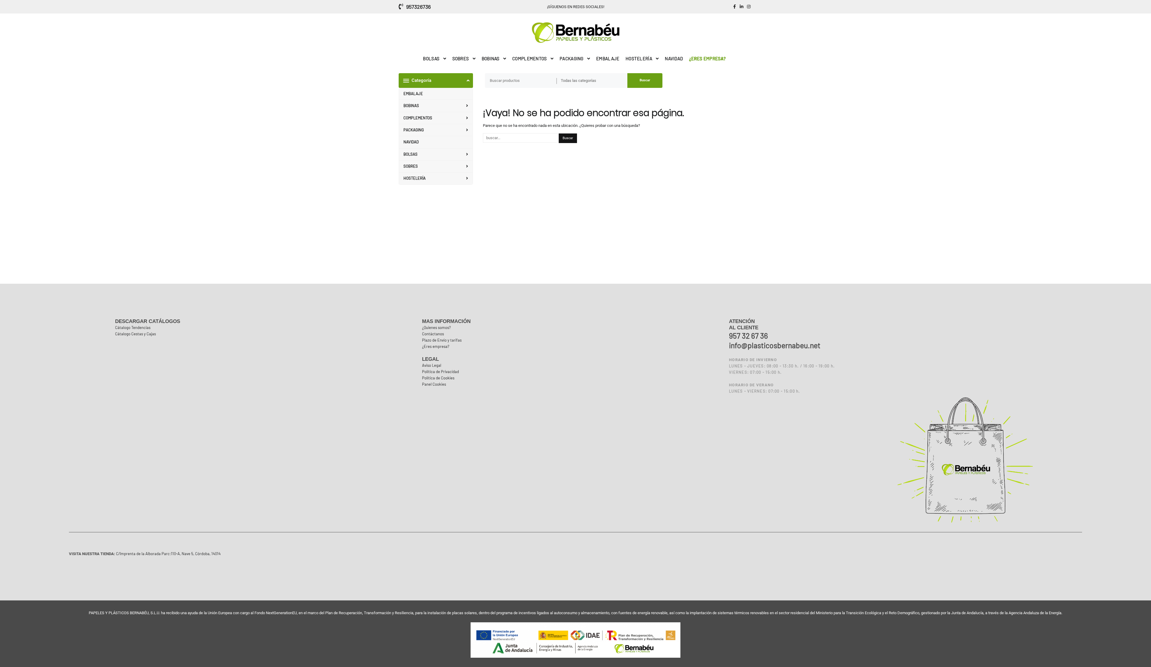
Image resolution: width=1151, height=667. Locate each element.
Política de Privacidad (440, 371)
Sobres (410, 166)
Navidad (411, 141)
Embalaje (413, 93)
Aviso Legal (431, 365)
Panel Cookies (434, 384)
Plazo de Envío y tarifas (442, 340)
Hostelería (414, 178)
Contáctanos (433, 333)
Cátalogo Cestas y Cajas (135, 333)
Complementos (417, 117)
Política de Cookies (438, 377)
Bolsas (410, 154)
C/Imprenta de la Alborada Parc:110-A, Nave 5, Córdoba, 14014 (168, 553)
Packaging (413, 129)
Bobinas (411, 105)
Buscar (645, 80)
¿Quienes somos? (436, 327)
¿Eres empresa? (435, 346)
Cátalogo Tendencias (132, 327)
